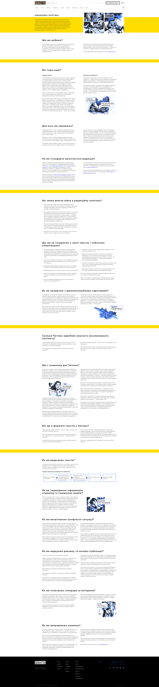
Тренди (68, 7)
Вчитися (62, 7)
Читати (42, 7)
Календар (67, 671)
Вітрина (81, 7)
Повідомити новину (116, 662)
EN (124, 2)
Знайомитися (55, 7)
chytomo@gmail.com (92, 167)
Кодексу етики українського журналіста (62, 174)
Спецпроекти (75, 7)
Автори (76, 664)
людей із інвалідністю (88, 173)
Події (87, 7)
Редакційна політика (48, 11)
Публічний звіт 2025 (79, 678)
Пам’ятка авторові (79, 666)
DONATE (100, 661)
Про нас (77, 661)
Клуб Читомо (78, 676)
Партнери (77, 673)
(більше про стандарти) (57, 165)
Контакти (77, 671)
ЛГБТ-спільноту (110, 171)
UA (122, 2)
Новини (37, 7)
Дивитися (48, 7)
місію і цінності (112, 51)
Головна (38, 11)
